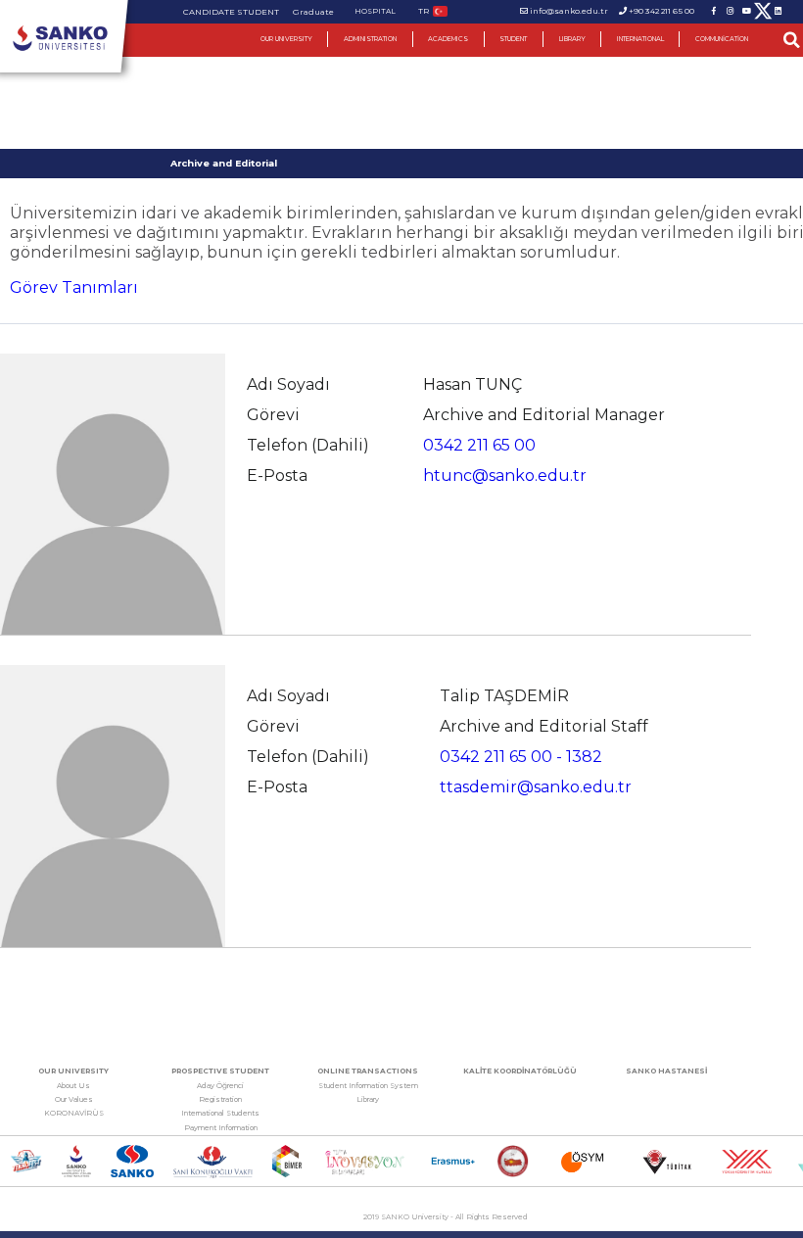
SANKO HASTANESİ (666, 1071)
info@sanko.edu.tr (569, 11)
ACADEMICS (448, 39)
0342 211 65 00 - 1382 (521, 756)
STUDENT (513, 39)
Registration (220, 1099)
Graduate (313, 12)
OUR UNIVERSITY (286, 39)
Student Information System (368, 1085)
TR (423, 11)
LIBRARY (572, 39)
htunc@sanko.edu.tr (505, 475)
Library (367, 1099)
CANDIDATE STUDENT (231, 12)
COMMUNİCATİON (721, 39)
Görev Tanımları (74, 287)
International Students (220, 1113)
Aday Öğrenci (220, 1085)
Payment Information (221, 1127)
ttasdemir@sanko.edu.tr (536, 787)
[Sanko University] (60, 38)
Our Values (74, 1099)
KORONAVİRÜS (74, 1113)
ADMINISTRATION (370, 39)
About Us (73, 1085)
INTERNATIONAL (640, 39)
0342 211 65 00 (479, 445)
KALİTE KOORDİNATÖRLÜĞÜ (520, 1071)
